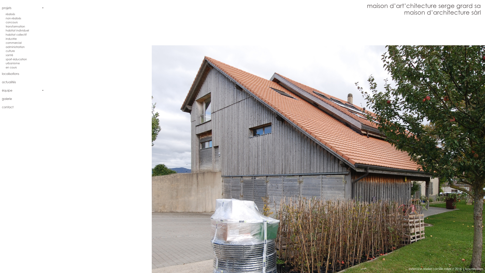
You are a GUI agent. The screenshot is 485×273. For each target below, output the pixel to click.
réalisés (10, 14)
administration (15, 47)
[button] (158, 145)
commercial (14, 42)
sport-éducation (16, 59)
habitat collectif (16, 34)
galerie (7, 99)
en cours (11, 67)
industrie (11, 38)
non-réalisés (13, 18)
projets (6, 8)
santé (9, 55)
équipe (7, 90)
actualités (9, 82)
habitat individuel (17, 30)
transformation (15, 26)
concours (12, 22)
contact (7, 107)
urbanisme (13, 63)
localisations (10, 74)
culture (10, 51)
